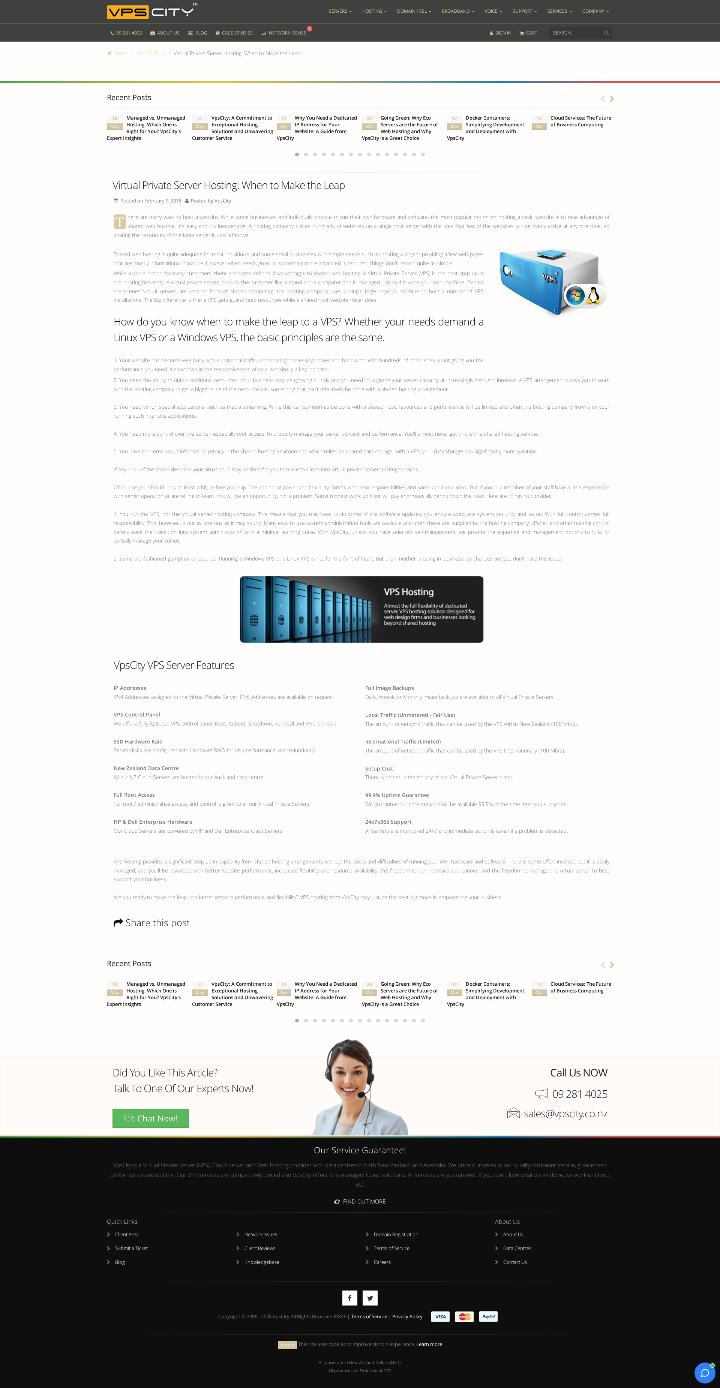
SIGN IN (503, 33)
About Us (513, 1234)
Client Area (127, 1234)
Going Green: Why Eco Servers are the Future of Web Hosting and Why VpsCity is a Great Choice (400, 128)
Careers (382, 1262)
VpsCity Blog (150, 53)
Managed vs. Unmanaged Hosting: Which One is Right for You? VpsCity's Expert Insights (146, 128)
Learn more (429, 1344)
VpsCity (222, 201)
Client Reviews (259, 1248)
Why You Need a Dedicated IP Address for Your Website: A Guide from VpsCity (317, 128)
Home (120, 53)
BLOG (200, 33)
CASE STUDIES (237, 33)
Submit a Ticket (131, 1248)
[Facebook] (349, 1298)
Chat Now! (156, 1118)
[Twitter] (370, 1298)
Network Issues (260, 1234)
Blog (120, 1262)
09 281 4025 (128, 33)
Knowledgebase (261, 1262)
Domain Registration (396, 1234)
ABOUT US (168, 33)
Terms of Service (392, 1248)
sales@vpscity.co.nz (566, 1113)
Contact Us (515, 1262)
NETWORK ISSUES (288, 31)
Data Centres (517, 1248)
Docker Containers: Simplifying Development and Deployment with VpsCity (485, 128)
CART (531, 33)
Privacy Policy (407, 1316)
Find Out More (363, 1201)
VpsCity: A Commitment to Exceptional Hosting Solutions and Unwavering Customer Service (232, 128)
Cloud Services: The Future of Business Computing (580, 121)
